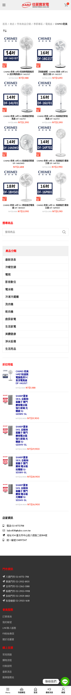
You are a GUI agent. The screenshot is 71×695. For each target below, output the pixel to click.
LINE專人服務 (9, 627)
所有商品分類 (24, 23)
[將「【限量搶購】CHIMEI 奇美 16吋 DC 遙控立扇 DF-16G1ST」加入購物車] (38, 65)
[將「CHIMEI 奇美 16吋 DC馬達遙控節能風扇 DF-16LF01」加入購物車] (38, 110)
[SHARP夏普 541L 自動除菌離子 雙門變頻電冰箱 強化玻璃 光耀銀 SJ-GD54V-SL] (7, 438)
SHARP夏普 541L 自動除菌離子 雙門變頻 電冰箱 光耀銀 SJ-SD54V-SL (22, 493)
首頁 (4, 23)
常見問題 (7, 654)
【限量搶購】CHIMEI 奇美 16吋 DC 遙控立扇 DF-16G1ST (52, 73)
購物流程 (7, 660)
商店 (12, 23)
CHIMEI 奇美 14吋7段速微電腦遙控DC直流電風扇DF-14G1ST (22, 377)
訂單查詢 (7, 616)
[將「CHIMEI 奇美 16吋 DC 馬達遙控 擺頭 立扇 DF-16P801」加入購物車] (38, 199)
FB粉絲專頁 (8, 633)
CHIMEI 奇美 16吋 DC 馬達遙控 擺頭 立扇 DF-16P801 (52, 206)
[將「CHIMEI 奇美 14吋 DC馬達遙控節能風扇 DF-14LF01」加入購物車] (4, 110)
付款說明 (7, 665)
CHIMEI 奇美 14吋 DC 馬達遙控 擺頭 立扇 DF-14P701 (52, 162)
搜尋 (64, 232)
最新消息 (7, 671)
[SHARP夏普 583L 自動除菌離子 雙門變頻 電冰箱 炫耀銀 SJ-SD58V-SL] (7, 467)
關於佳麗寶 (8, 639)
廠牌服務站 (8, 677)
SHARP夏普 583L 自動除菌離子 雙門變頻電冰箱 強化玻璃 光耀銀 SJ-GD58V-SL (22, 404)
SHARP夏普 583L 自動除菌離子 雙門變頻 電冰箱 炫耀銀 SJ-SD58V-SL (22, 465)
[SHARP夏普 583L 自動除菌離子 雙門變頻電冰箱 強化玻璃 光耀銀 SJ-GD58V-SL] (7, 407)
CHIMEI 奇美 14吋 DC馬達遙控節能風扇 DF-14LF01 (18, 117)
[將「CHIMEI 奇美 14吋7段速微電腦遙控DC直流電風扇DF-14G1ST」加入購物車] (4, 65)
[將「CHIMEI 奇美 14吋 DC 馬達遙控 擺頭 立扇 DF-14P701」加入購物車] (38, 154)
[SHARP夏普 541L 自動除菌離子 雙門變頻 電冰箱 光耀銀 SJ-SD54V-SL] (7, 495)
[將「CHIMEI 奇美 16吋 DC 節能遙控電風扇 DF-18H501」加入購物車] (4, 199)
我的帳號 (7, 622)
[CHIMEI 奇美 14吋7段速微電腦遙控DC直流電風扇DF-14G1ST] (7, 380)
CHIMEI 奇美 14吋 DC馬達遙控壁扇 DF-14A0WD (18, 162)
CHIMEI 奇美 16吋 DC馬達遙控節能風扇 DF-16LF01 (52, 117)
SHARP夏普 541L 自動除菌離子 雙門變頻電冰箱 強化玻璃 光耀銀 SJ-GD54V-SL (22, 435)
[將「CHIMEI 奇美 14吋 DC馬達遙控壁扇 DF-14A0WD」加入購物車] (4, 154)
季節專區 (38, 23)
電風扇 (48, 23)
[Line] (65, 681)
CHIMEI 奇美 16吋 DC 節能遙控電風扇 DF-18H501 (18, 206)
